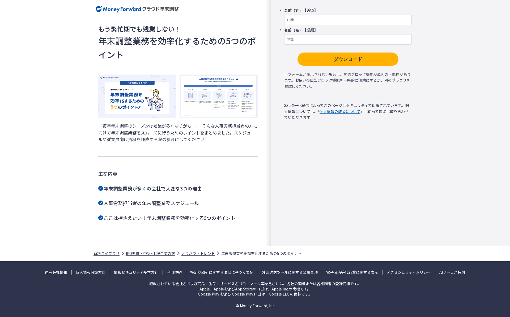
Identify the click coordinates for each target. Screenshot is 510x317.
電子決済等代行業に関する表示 (352, 272)
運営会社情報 (56, 272)
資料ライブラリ (107, 253)
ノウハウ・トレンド (198, 253)
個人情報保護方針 (90, 272)
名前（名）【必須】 (301, 30)
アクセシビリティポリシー (409, 272)
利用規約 (174, 272)
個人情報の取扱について (340, 111)
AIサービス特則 (452, 272)
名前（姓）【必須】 (301, 10)
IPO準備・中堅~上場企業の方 (150, 253)
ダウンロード (348, 59)
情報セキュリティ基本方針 (136, 272)
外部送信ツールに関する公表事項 (290, 272)
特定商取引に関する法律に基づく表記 (221, 272)
